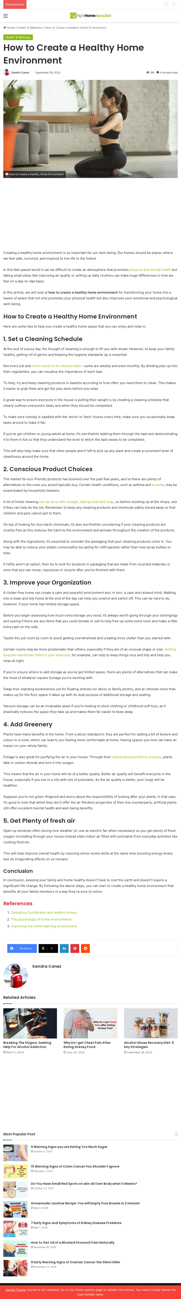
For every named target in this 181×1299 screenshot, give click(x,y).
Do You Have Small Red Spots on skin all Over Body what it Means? (84, 1183)
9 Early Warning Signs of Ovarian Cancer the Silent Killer (75, 1262)
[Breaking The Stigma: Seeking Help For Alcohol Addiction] (30, 1023)
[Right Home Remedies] (90, 15)
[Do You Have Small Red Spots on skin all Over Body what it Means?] (15, 1189)
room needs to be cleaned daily (57, 366)
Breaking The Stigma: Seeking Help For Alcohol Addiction (27, 1044)
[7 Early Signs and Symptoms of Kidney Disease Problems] (15, 1229)
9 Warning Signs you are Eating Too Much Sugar (69, 1147)
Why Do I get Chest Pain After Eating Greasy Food (87, 1044)
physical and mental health (150, 270)
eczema (158, 485)
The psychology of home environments (41, 919)
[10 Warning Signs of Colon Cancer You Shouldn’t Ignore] (15, 1171)
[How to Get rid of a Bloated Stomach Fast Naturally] (15, 1248)
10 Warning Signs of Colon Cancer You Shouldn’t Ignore (75, 1166)
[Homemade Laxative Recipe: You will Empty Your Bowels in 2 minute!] (15, 1209)
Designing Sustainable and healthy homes (44, 912)
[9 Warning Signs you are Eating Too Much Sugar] (15, 1153)
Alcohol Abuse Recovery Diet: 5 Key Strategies (149, 1044)
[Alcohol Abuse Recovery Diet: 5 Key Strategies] (151, 1023)
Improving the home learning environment (44, 926)
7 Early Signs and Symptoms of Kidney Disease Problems (76, 1223)
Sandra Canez (20, 72)
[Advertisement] (90, 217)
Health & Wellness (29, 27)
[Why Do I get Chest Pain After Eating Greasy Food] (90, 1023)
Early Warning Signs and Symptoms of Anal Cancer (63, 4)
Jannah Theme (15, 1290)
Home (10, 27)
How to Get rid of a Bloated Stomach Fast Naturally (72, 1242)
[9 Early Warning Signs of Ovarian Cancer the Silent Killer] (15, 1268)
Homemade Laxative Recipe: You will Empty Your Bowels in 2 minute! (85, 1203)
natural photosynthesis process (136, 757)
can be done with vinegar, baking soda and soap (76, 502)
